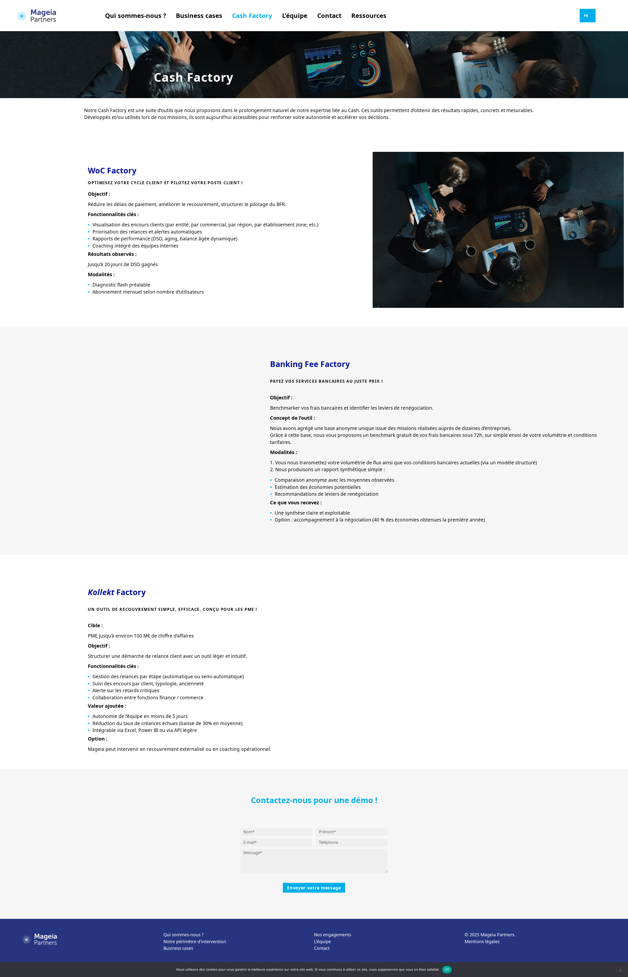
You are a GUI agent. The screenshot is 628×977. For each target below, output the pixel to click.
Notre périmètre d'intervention (194, 941)
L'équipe (322, 941)
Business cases (199, 15)
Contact (329, 15)
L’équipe (294, 15)
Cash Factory (252, 15)
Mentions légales (482, 941)
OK (447, 969)
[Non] (620, 969)
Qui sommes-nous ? (135, 15)
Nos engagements (332, 935)
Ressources (368, 15)
